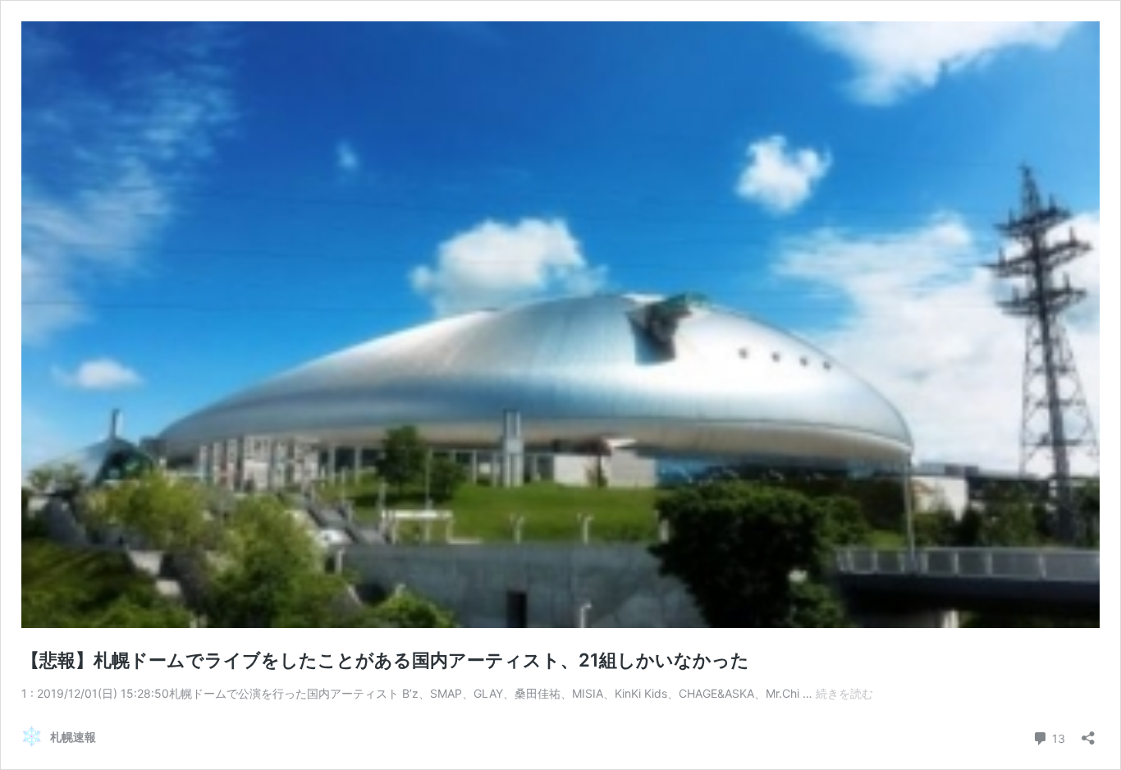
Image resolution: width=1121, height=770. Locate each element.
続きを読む (844, 693)
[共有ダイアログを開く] (1088, 732)
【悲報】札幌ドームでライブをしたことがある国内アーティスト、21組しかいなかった (385, 660)
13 (1057, 737)
